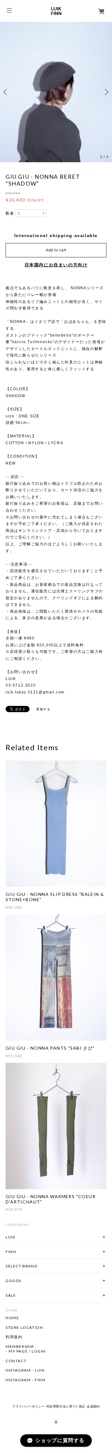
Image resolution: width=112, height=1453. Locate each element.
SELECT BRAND (21, 1266)
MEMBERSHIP (20, 1346)
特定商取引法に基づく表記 (65, 1406)
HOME (12, 1318)
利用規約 (14, 1337)
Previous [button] (6, 92)
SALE (11, 1295)
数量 (10, 213)
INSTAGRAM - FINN (26, 1380)
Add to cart (56, 250)
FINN (11, 1251)
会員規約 (93, 1406)
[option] (56, 92)
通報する (43, 709)
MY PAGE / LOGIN (27, 1351)
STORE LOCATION (24, 1327)
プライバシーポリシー (28, 1406)
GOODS (13, 1280)
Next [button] (106, 92)
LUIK (11, 1237)
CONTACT (16, 1361)
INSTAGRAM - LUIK (25, 1370)
